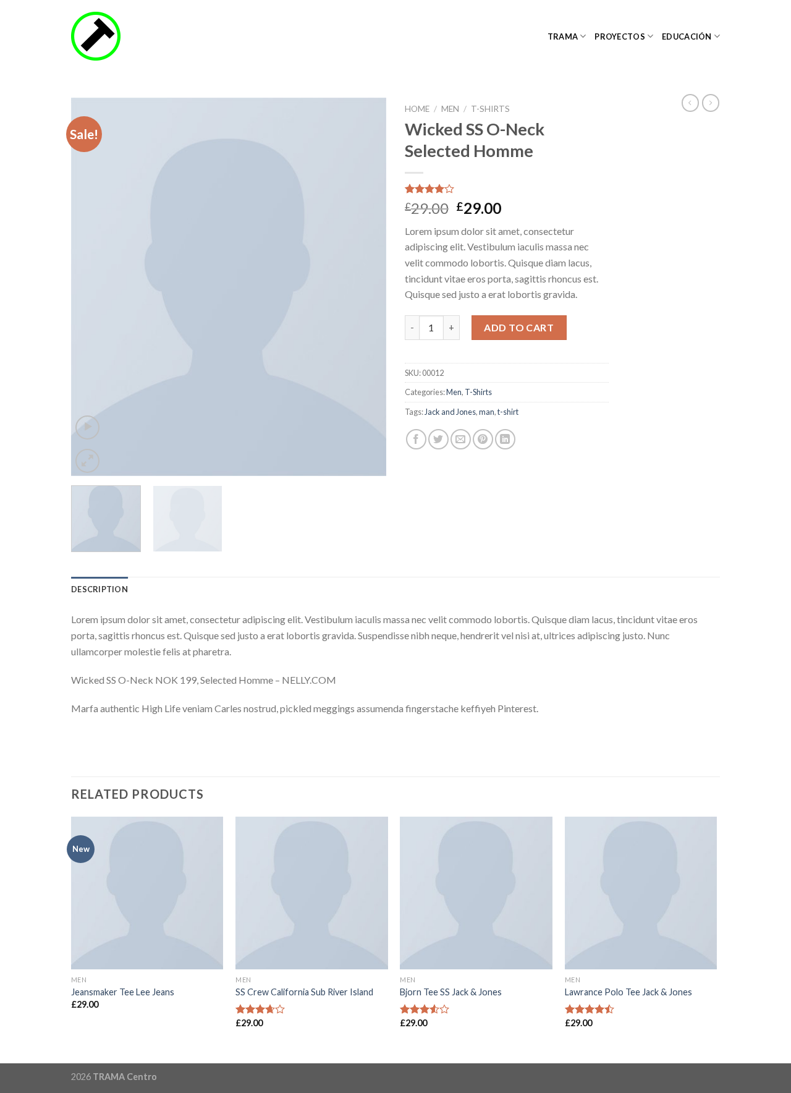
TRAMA (563, 36)
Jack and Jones (450, 412)
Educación (686, 36)
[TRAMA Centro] (133, 36)
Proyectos (619, 36)
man (486, 412)
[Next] (364, 287)
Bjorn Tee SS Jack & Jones (451, 992)
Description (99, 589)
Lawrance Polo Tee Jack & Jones (628, 992)
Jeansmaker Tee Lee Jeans (122, 992)
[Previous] (93, 287)
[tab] (99, 589)
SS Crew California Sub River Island (304, 992)
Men (450, 109)
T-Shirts (490, 109)
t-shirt (507, 412)
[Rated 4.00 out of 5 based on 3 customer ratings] (507, 189)
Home (417, 109)
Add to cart (519, 327)
